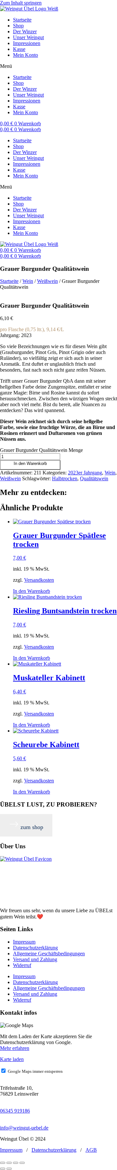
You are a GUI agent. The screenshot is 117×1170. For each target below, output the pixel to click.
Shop (18, 25)
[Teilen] (15, 1163)
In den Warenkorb (30, 463)
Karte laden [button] (12, 1059)
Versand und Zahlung (35, 959)
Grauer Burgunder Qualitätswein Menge (41, 450)
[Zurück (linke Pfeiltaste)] (2, 1169)
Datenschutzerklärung (35, 947)
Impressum (24, 942)
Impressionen (26, 43)
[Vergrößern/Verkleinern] (2, 1163)
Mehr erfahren (14, 1048)
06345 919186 (15, 1111)
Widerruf (22, 965)
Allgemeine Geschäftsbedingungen (49, 953)
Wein (27, 281)
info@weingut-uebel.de (24, 1128)
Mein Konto (25, 55)
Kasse (19, 49)
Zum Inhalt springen (21, 3)
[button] (58, 66)
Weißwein (47, 281)
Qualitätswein (94, 478)
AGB (91, 1150)
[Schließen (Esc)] (22, 1163)
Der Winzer (25, 31)
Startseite (22, 20)
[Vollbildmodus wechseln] (9, 1163)
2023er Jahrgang (85, 472)
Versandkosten (39, 580)
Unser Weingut (28, 37)
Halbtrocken (64, 478)
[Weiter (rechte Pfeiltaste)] (9, 1169)
